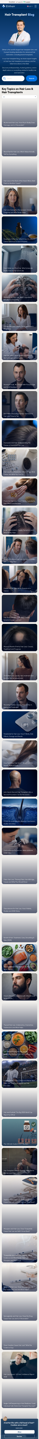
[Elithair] (8, 6)
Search (31, 78)
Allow (19, 1432)
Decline (19, 1436)
